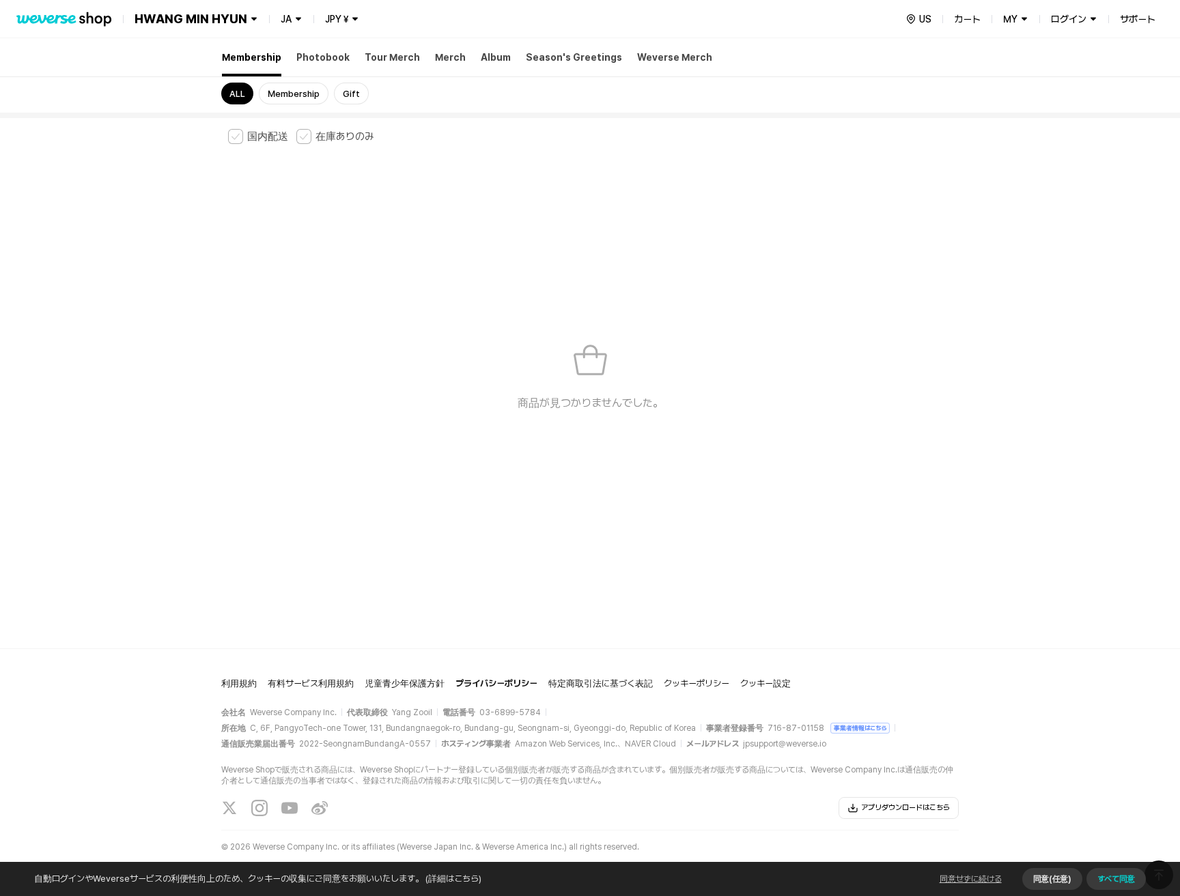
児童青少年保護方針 (405, 683)
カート (967, 19)
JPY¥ (336, 19)
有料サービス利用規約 (311, 683)
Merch (450, 57)
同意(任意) (1052, 879)
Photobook (323, 57)
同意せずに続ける (971, 879)
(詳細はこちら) (453, 878)
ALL (237, 94)
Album (496, 57)
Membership (251, 57)
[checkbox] (258, 136)
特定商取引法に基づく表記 (600, 683)
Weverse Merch (674, 57)
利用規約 (239, 683)
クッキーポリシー (696, 683)
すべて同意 (1116, 879)
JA (286, 19)
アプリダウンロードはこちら (905, 807)
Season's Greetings (574, 57)
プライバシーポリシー (496, 683)
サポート (1137, 19)
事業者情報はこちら (860, 728)
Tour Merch (392, 57)
